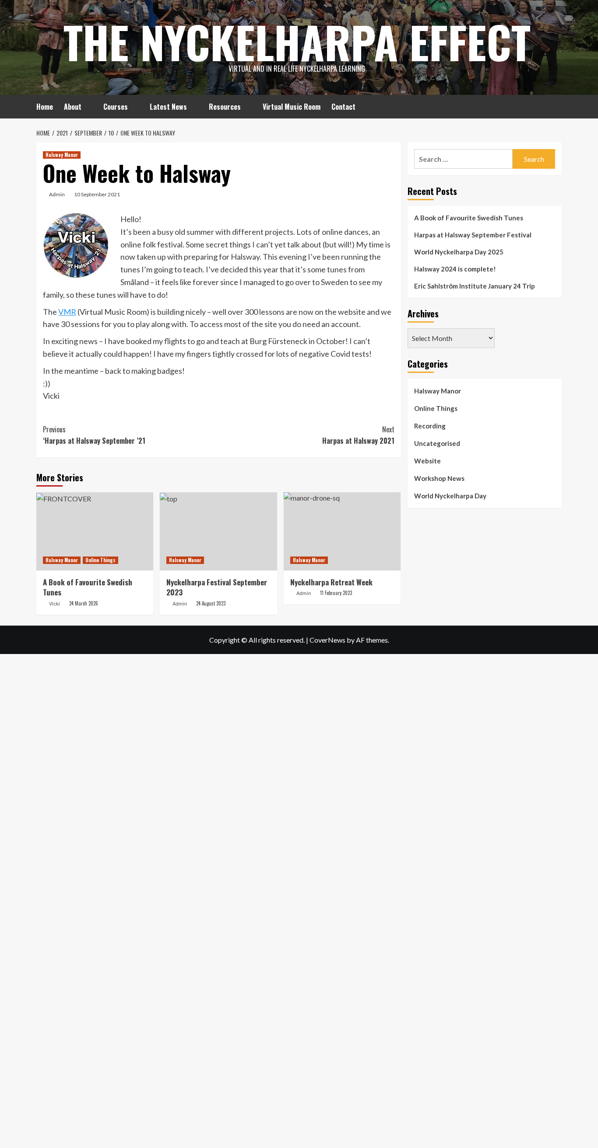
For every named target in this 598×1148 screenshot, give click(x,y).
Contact (343, 106)
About (72, 106)
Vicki (54, 604)
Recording (430, 426)
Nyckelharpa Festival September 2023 (216, 587)
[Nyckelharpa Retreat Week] (342, 531)
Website (427, 461)
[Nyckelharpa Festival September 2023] (218, 531)
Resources (225, 106)
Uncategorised (437, 443)
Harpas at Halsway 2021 (358, 435)
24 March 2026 (83, 603)
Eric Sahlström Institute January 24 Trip (474, 286)
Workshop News (439, 478)
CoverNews (327, 640)
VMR (67, 312)
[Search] (556, 105)
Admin (57, 194)
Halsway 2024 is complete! (455, 269)
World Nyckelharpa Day (450, 496)
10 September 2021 (97, 194)
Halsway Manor (62, 154)
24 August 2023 (210, 603)
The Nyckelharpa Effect (297, 41)
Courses (115, 106)
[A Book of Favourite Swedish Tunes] (94, 531)
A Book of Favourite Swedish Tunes (87, 587)
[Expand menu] (86, 107)
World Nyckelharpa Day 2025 (458, 252)
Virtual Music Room (291, 106)
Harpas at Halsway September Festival (472, 235)
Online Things (100, 560)
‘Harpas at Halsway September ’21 (94, 435)
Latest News (168, 106)
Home (44, 106)
